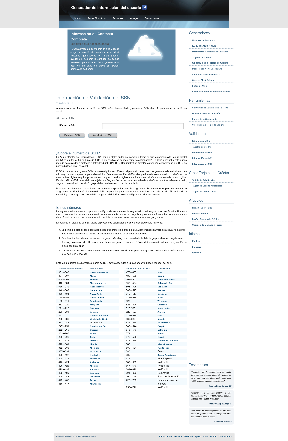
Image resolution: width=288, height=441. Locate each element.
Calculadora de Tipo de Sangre (208, 125)
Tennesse (95, 358)
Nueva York (96, 294)
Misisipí (94, 366)
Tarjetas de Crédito (202, 57)
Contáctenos (152, 18)
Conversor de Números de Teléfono (210, 108)
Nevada (161, 319)
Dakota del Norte (166, 279)
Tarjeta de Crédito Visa (203, 180)
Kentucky (95, 355)
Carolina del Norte (99, 315)
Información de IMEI (202, 152)
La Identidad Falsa (204, 45)
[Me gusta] (144, 7)
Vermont (94, 279)
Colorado (162, 304)
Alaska (161, 333)
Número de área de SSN (70, 268)
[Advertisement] (144, 25)
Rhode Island (97, 287)
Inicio (77, 18)
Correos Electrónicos (203, 80)
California (162, 330)
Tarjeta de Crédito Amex (204, 191)
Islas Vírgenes (165, 344)
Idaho (160, 297)
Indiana (94, 340)
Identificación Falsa (202, 208)
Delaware (94, 308)
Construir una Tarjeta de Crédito (210, 63)
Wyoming (162, 301)
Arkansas (95, 369)
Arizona (161, 312)
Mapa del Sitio (210, 436)
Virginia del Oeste (99, 319)
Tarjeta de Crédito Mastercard (207, 186)
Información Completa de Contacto (210, 51)
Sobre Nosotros (96, 18)
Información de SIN (202, 164)
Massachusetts (98, 283)
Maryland (94, 304)
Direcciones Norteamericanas (207, 69)
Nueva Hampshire (99, 272)
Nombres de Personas (203, 40)
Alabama (94, 362)
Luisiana (94, 373)
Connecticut (96, 290)
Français (196, 247)
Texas (93, 380)
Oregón (161, 326)
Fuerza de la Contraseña (204, 119)
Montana (162, 294)
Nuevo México (165, 308)
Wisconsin (95, 351)
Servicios (117, 18)
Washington (164, 322)
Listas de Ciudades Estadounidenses (211, 91)
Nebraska (162, 287)
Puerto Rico (164, 348)
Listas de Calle (199, 86)
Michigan (94, 348)
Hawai (161, 337)
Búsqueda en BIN (201, 141)
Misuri (161, 276)
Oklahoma (95, 376)
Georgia (94, 330)
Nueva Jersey (97, 297)
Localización (96, 268)
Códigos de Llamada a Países (207, 225)
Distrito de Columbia (168, 340)
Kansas (161, 290)
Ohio (92, 337)
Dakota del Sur (165, 283)
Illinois (93, 344)
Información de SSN (202, 158)
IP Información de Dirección (206, 113)
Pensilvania (96, 301)
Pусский (196, 252)
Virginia (94, 312)
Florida (93, 333)
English (196, 241)
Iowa (160, 272)
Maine (93, 276)
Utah (160, 315)
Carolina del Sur (98, 326)
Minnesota (95, 384)
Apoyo (134, 18)
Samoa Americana (167, 355)
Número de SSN (67, 125)
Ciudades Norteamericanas (206, 74)
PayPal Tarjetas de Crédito (205, 219)
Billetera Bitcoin (200, 213)
